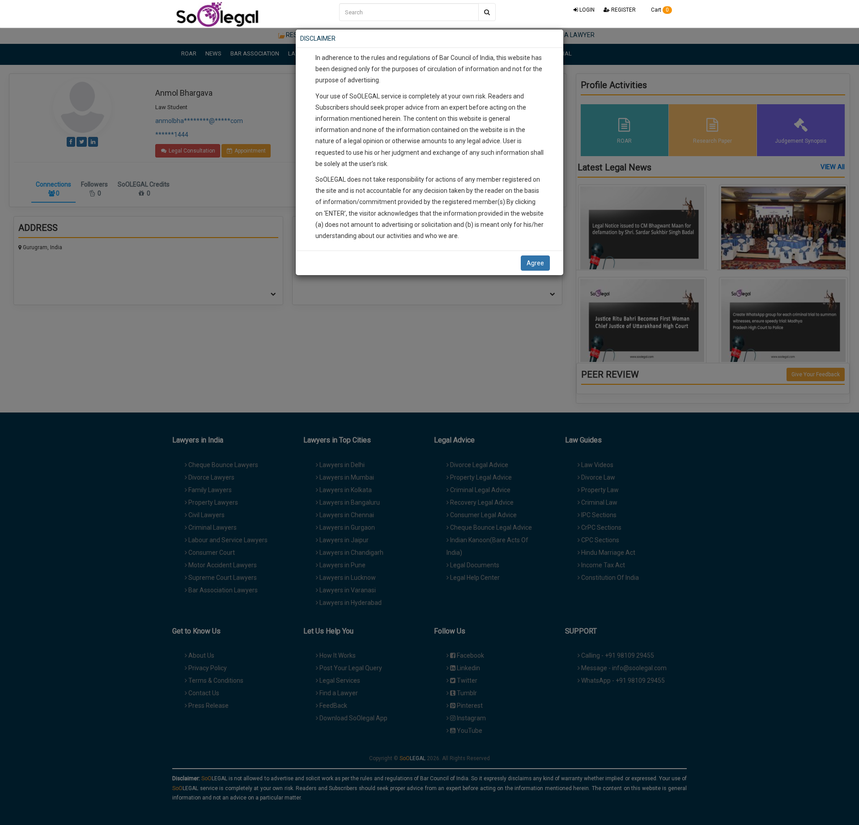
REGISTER (623, 10)
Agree (535, 263)
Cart (659, 10)
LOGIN (586, 10)
